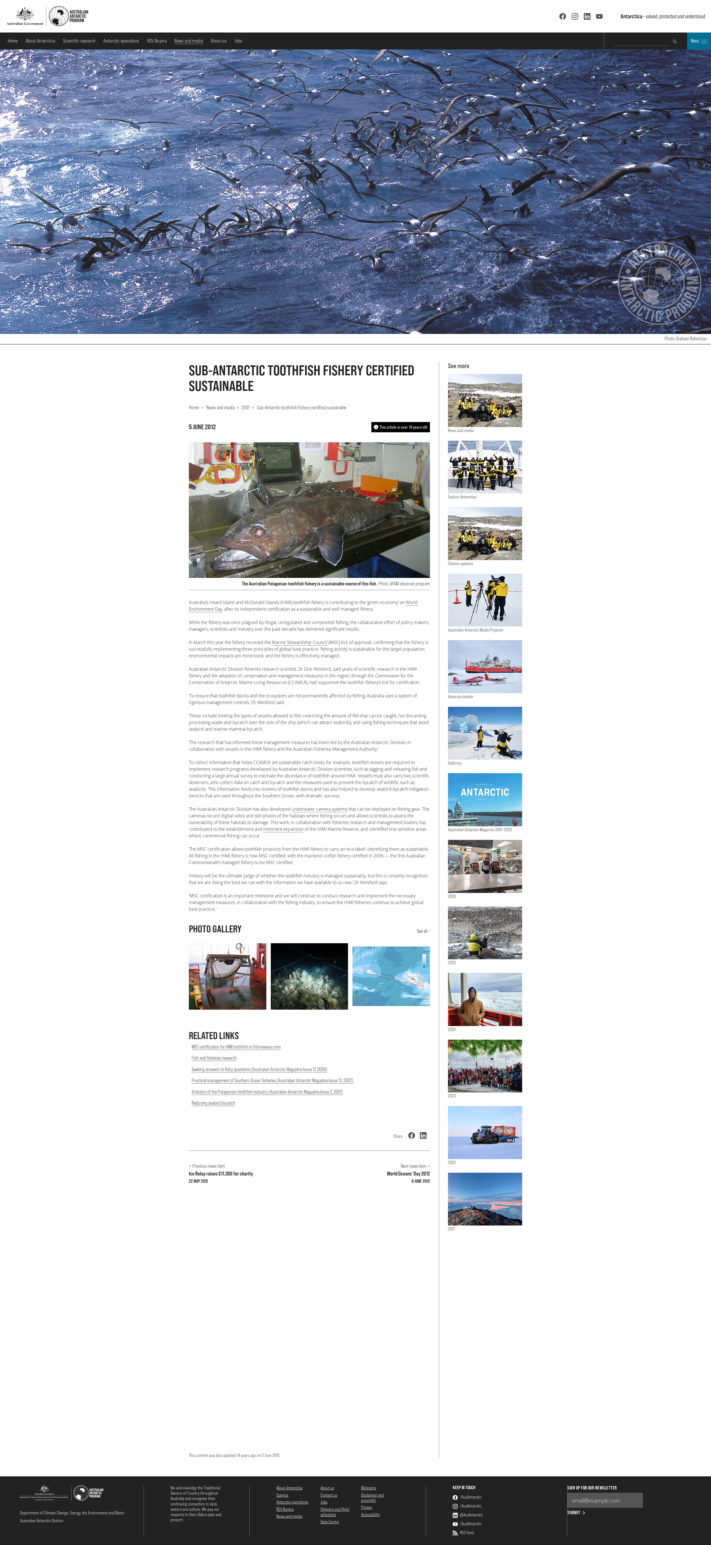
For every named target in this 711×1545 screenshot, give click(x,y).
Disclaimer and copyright (372, 1497)
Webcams (368, 1488)
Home (12, 41)
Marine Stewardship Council (299, 642)
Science (282, 1495)
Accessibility (370, 1514)
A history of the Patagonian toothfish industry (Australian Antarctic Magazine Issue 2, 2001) (267, 1092)
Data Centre (330, 1521)
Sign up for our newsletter (592, 1488)
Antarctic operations (121, 41)
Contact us (329, 1495)
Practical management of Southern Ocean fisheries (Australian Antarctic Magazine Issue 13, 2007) (272, 1080)
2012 (246, 407)
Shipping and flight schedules (335, 1511)
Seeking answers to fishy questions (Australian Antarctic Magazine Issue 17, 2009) (259, 1069)
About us (219, 41)
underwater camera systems (319, 809)
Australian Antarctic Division (41, 1520)
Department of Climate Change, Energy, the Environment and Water (72, 1513)
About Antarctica (40, 41)
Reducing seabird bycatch (213, 1103)
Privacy (366, 1507)
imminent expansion (283, 829)
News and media (188, 41)
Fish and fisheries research (214, 1058)
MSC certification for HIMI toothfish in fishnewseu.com (236, 1047)
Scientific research (79, 41)
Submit (573, 1512)
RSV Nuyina (157, 41)
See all (422, 931)
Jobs (238, 41)
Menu (695, 41)
